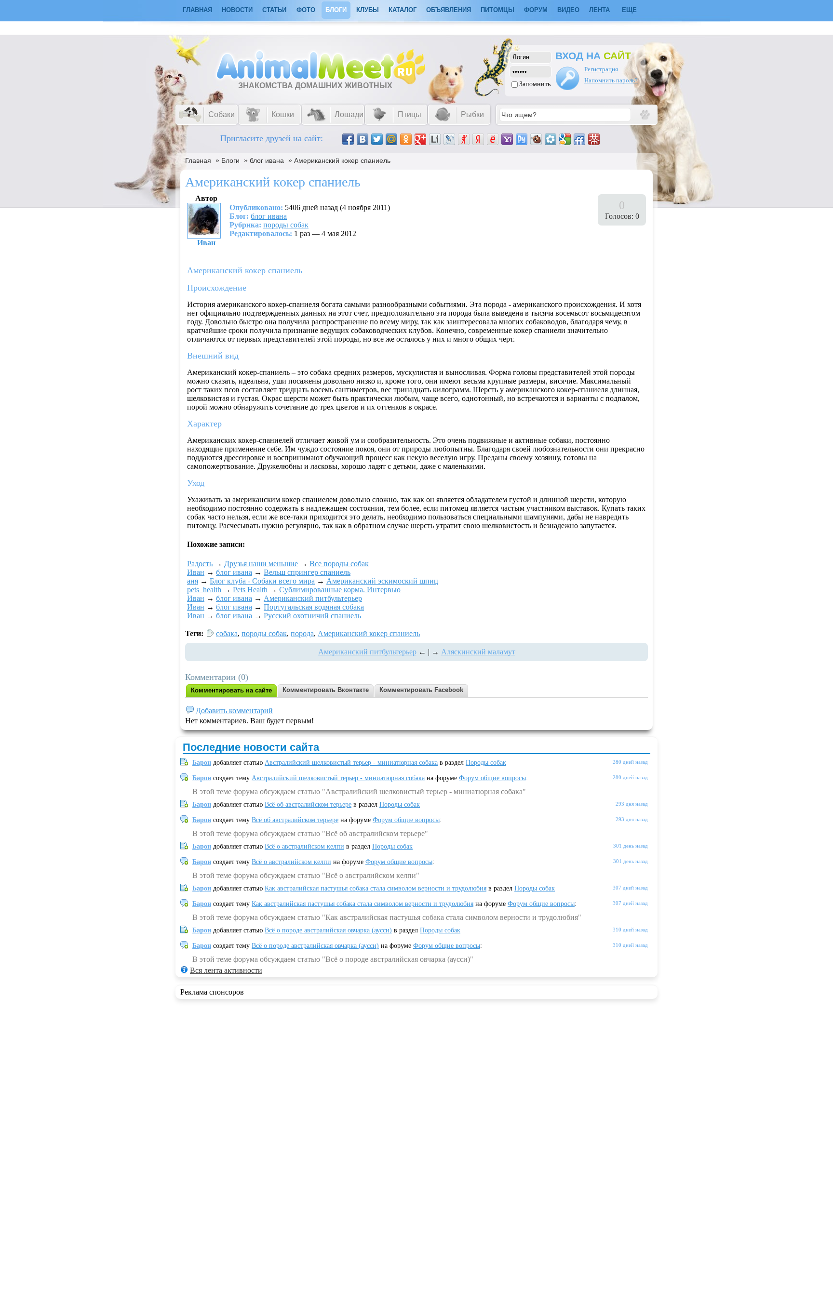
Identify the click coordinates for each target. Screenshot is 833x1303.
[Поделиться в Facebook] (348, 139)
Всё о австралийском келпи (304, 846)
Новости (237, 9)
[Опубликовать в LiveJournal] (449, 139)
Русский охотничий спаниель (312, 616)
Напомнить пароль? (611, 80)
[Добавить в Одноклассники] (406, 139)
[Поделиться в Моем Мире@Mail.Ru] (391, 139)
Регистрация (601, 69)
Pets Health (250, 589)
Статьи (274, 9)
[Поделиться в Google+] (420, 139)
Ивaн (206, 243)
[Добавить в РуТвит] (521, 139)
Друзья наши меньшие (261, 563)
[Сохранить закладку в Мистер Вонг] (594, 139)
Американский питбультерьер (313, 598)
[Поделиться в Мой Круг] (550, 139)
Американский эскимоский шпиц (382, 581)
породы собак (286, 225)
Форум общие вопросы (492, 778)
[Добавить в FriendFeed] (579, 139)
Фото (305, 9)
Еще (629, 9)
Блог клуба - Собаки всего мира (262, 581)
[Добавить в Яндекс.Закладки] (478, 139)
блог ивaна (267, 160)
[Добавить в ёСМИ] (492, 139)
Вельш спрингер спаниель (307, 572)
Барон (201, 762)
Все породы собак (339, 563)
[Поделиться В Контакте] (362, 139)
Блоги (336, 9)
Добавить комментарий (234, 710)
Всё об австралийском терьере (308, 804)
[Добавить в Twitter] (377, 139)
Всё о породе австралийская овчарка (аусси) (328, 930)
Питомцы (497, 9)
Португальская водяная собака (314, 607)
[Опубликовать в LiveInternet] (435, 139)
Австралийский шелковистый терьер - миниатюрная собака (351, 762)
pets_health (204, 589)
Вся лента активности (226, 970)
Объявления (448, 9)
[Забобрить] (536, 139)
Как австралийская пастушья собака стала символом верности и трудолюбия (375, 888)
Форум (536, 9)
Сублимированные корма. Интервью (340, 589)
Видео (568, 9)
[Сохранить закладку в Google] (565, 139)
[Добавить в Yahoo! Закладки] (507, 139)
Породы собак (486, 762)
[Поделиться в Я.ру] (464, 139)
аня (192, 581)
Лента (599, 9)
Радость (200, 563)
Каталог (402, 9)
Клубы (367, 9)
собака (227, 633)
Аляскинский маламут (478, 652)
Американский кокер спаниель (342, 160)
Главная (198, 160)
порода (302, 633)
